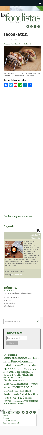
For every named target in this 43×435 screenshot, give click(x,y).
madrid (14, 384)
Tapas (28, 397)
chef (19, 366)
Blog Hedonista (9, 303)
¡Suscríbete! (14, 333)
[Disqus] (22, 120)
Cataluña (9, 365)
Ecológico (18, 369)
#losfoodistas (16, 275)
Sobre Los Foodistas (10, 420)
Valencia (15, 401)
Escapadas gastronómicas (15, 372)
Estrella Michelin (22, 374)
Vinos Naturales (17, 404)
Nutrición (6, 387)
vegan (21, 401)
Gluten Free (26, 381)
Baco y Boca (8, 300)
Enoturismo (30, 369)
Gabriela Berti (9, 306)
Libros (7, 383)
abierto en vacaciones (15, 357)
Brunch (30, 362)
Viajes (6, 403)
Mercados (33, 383)
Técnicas (8, 401)
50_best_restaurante (11, 297)
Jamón (33, 381)
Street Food (17, 397)
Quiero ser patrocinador (11, 423)
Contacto (6, 418)
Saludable (26, 394)
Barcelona (19, 361)
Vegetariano (31, 400)
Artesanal (6, 362)
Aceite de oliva (33, 358)
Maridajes (23, 383)
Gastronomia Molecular (13, 377)
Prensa (5, 416)
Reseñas (25, 390)
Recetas (16, 391)
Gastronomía (12, 380)
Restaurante (11, 394)
